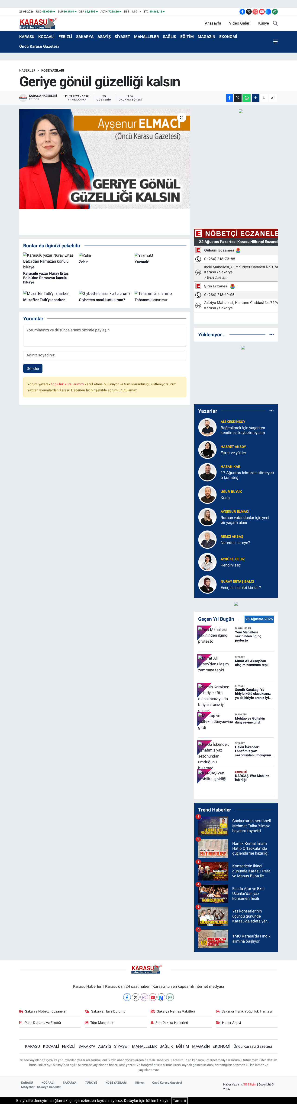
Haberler (27, 70)
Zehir (83, 262)
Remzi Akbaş (232, 537)
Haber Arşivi (231, 1023)
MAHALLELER (146, 36)
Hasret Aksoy (233, 447)
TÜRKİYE (91, 1082)
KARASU (26, 36)
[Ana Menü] (275, 42)
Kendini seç (231, 565)
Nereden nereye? (235, 542)
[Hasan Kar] (207, 471)
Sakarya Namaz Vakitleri (176, 1011)
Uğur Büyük (231, 492)
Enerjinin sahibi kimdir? (241, 587)
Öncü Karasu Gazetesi (39, 46)
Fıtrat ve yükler (233, 452)
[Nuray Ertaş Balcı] (207, 584)
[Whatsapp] (170, 997)
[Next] (161, 997)
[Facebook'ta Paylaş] (229, 98)
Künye (263, 23)
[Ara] (275, 23)
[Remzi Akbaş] (207, 539)
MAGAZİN (206, 36)
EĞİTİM (187, 36)
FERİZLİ (65, 36)
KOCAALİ (46, 36)
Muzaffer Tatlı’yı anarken (44, 300)
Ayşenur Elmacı (235, 512)
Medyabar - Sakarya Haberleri (41, 1087)
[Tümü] (271, 334)
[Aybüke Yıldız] (207, 561)
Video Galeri (239, 23)
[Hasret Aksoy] (207, 449)
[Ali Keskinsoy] (207, 427)
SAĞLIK (169, 36)
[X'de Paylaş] (238, 98)
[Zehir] (85, 255)
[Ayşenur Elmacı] (207, 516)
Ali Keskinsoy (233, 422)
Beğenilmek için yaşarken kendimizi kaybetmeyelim (243, 430)
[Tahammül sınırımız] (153, 293)
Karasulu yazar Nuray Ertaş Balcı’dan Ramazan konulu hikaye (46, 277)
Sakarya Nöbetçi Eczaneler (46, 1011)
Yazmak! (142, 262)
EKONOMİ (228, 36)
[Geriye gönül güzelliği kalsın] (104, 159)
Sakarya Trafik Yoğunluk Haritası (247, 1011)
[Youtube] (153, 997)
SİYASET (122, 36)
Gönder (32, 368)
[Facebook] (127, 997)
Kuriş (225, 497)
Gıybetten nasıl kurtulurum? (102, 300)
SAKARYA (85, 36)
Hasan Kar (230, 467)
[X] (135, 997)
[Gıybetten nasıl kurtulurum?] (104, 293)
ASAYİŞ (104, 36)
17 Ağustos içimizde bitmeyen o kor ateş (247, 475)
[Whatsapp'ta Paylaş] (246, 98)
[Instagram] (144, 997)
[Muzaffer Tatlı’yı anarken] (46, 293)
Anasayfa (213, 23)
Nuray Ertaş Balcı (237, 581)
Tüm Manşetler (101, 1023)
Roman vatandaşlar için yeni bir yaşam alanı (245, 520)
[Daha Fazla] (255, 98)
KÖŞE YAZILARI (52, 70)
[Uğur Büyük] (207, 494)
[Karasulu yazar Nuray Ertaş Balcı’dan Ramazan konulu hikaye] (49, 261)
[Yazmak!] (144, 255)
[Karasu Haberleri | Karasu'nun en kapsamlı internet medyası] (40, 23)
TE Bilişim (249, 1084)
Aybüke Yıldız (233, 559)
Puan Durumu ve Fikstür (43, 1023)
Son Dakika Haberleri (171, 1023)
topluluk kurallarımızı (68, 384)
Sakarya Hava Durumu (108, 1011)
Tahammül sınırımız (151, 300)
